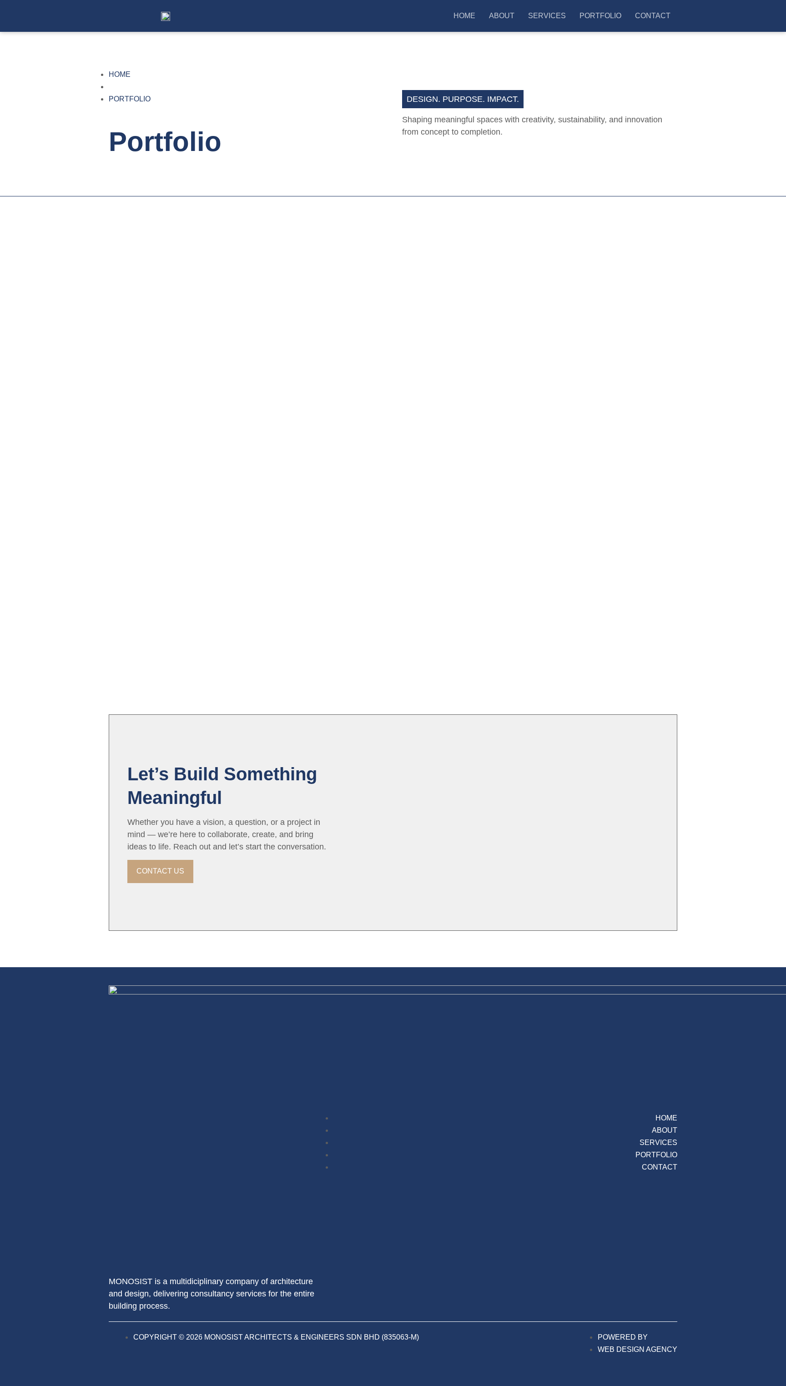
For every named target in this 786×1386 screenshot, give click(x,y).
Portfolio (600, 16)
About (501, 16)
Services (547, 16)
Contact (652, 16)
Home (464, 16)
